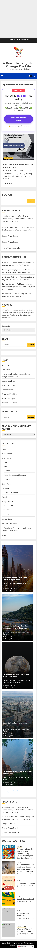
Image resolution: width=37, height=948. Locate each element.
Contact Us (6, 370)
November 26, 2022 (25, 886)
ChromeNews (13, 946)
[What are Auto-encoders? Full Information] (18, 147)
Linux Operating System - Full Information (18, 270)
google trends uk (8, 381)
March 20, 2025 (23, 874)
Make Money (7, 454)
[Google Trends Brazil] (8, 899)
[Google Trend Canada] (8, 883)
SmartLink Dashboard (10, 394)
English (23, 946)
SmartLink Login (8, 398)
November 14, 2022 (24, 918)
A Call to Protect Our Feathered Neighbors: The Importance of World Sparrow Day (26, 868)
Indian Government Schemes (15, 475)
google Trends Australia (11, 248)
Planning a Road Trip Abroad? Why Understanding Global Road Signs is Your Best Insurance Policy (17, 218)
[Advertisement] (18, 19)
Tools (4, 535)
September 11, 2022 (22, 170)
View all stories (18, 791)
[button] (2, 76)
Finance (5, 466)
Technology (8, 158)
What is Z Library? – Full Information (25, 930)
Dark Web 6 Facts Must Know (13, 296)
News (6, 462)
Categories (6, 326)
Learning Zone (21, 926)
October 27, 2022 (24, 934)
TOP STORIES (7, 458)
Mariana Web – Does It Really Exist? (18, 272)
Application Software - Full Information (17, 277)
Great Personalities (11, 492)
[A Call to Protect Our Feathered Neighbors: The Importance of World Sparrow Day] (8, 867)
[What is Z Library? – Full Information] (8, 930)
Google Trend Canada (10, 236)
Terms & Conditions (9, 403)
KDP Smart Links (8, 385)
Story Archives (7, 501)
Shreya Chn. (9, 170)
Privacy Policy (7, 390)
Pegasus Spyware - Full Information (15, 284)
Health (4, 497)
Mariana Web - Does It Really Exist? (15, 294)
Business (7, 470)
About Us (5, 365)
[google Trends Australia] (8, 914)
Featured (5, 489)
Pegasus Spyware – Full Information (16, 265)
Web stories (8, 505)
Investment (8, 479)
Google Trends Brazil (10, 242)
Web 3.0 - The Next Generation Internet (17, 263)
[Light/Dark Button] (31, 76)
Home (4, 449)
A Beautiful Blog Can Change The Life (18, 64)
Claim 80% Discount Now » (18, 119)
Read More (8, 183)
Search (7, 194)
